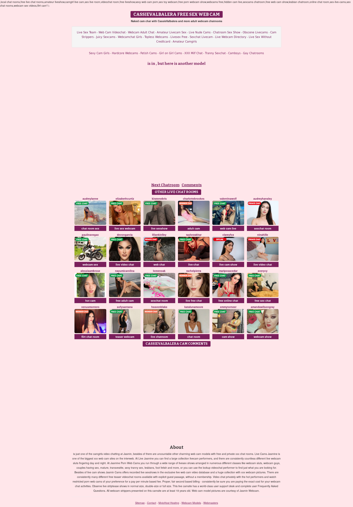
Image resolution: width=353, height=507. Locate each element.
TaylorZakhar (194, 234)
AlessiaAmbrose (90, 271)
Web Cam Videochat (112, 32)
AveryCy (263, 271)
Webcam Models (191, 503)
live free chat (194, 300)
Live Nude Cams (200, 32)
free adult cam (125, 300)
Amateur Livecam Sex (171, 32)
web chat (159, 264)
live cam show (228, 264)
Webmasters (210, 503)
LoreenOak (159, 271)
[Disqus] (176, 394)
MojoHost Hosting (168, 503)
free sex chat (263, 300)
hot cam (90, 300)
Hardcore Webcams (125, 53)
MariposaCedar (228, 271)
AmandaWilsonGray (262, 307)
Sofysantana (125, 307)
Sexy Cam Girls (99, 53)
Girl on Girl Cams (170, 53)
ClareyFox (228, 234)
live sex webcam (125, 228)
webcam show (263, 336)
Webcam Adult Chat (141, 32)
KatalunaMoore (193, 307)
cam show (228, 336)
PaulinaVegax (90, 234)
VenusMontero (90, 307)
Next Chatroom (165, 185)
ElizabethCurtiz (125, 198)
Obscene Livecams (255, 32)
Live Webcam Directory (230, 37)
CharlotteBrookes (193, 198)
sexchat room (262, 228)
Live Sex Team (86, 32)
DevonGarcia (125, 234)
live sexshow (159, 228)
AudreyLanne (90, 198)
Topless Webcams (156, 37)
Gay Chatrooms (253, 53)
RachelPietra (193, 271)
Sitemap (140, 503)
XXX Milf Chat (193, 53)
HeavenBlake (159, 307)
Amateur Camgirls (185, 41)
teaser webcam (124, 336)
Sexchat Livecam (201, 37)
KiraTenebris (159, 198)
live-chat (193, 264)
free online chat (228, 300)
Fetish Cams (148, 53)
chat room (193, 336)
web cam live (228, 228)
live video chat (125, 264)
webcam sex (90, 264)
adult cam (194, 228)
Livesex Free (178, 37)
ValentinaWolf (228, 198)
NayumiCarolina (124, 271)
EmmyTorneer (228, 307)
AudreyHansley (262, 198)
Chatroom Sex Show (226, 32)
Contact (151, 503)
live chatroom (159, 336)
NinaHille (262, 234)
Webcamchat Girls (130, 37)
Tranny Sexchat (215, 53)
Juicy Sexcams (105, 37)
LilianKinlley (159, 234)
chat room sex (90, 228)
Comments (192, 185)
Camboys (234, 53)
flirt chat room (90, 336)
